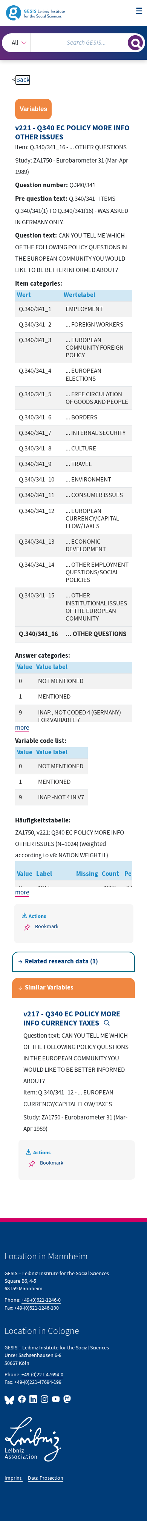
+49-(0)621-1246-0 (41, 1300)
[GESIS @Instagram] (45, 1399)
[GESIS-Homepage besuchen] (36, 12)
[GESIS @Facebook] (22, 1399)
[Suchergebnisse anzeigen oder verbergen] (135, 42)
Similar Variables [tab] (49, 987)
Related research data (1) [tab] (61, 961)
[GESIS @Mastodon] (66, 1399)
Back (22, 80)
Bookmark (46, 926)
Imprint (14, 1478)
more (22, 728)
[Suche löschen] (122, 42)
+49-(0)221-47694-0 (42, 1374)
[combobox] (73, 43)
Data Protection (45, 1478)
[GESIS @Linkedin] (33, 1399)
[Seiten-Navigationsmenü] (139, 11)
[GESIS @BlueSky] (11, 1399)
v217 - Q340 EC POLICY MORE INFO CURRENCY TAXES (71, 1019)
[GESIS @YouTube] (56, 1399)
